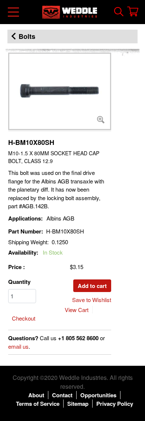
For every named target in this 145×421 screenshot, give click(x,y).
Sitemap (77, 404)
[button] (59, 91)
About (36, 395)
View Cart (76, 310)
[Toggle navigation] (14, 12)
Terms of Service (37, 404)
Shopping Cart (132, 11)
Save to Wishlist (91, 300)
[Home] (69, 12)
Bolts (27, 36)
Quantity (19, 282)
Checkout (23, 318)
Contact (62, 395)
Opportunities (98, 395)
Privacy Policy (114, 404)
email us (18, 346)
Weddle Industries (83, 377)
